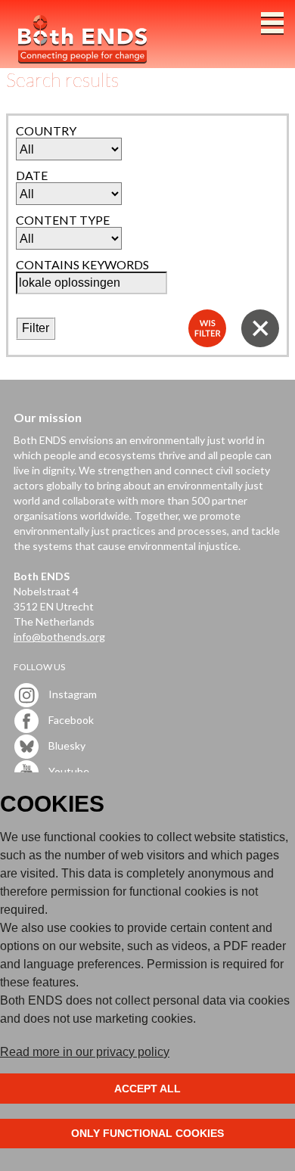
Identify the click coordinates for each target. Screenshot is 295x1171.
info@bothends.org (59, 636)
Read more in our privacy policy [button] (84, 1051)
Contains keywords (82, 264)
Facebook (70, 719)
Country (46, 130)
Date (32, 175)
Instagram (71, 694)
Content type (63, 220)
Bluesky (65, 745)
